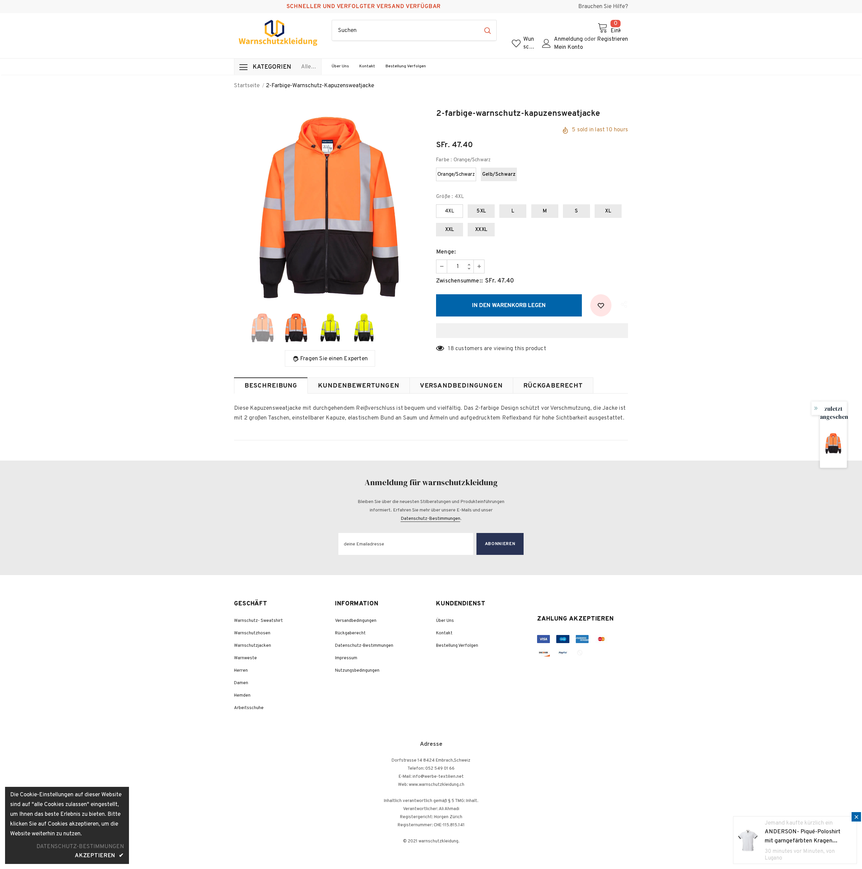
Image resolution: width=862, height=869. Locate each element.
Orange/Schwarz (456, 174)
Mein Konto (568, 47)
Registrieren (612, 39)
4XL (450, 211)
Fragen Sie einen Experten (334, 359)
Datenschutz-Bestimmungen (430, 519)
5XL (481, 211)
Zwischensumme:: (459, 281)
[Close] (856, 817)
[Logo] (278, 33)
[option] (330, 206)
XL (608, 211)
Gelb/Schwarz (499, 174)
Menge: (446, 252)
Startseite (247, 86)
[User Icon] (546, 43)
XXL (449, 230)
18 (451, 349)
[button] (532, 330)
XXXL (481, 230)
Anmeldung (569, 39)
